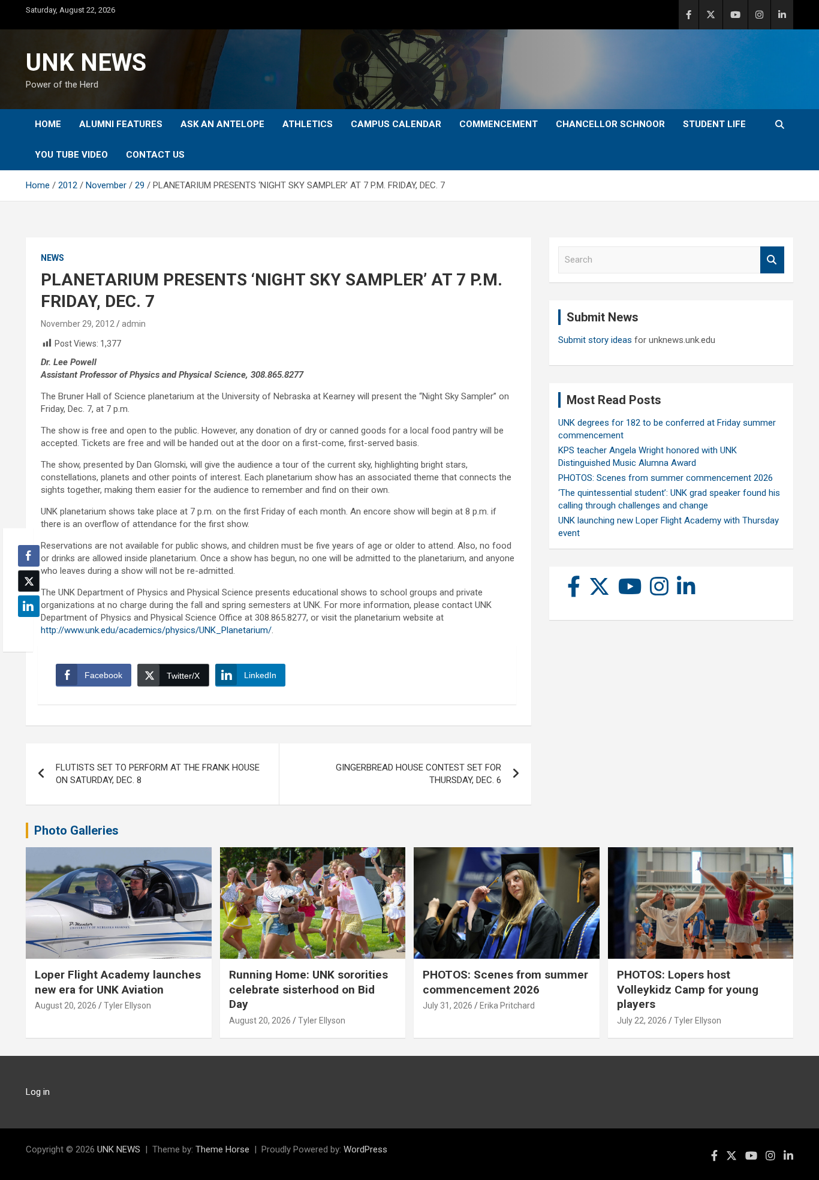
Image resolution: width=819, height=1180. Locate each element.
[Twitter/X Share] (29, 581)
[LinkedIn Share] (29, 606)
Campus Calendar (396, 124)
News (52, 258)
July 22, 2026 (642, 1020)
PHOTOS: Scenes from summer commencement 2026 (665, 477)
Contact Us (155, 154)
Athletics (307, 124)
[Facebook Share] (29, 556)
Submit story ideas (595, 340)
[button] (25, 629)
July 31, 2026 (447, 1005)
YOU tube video (71, 154)
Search (772, 259)
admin (134, 324)
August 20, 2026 (66, 1005)
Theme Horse (222, 1149)
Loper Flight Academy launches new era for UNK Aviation (118, 982)
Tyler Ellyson (127, 1005)
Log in (38, 1091)
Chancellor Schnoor (610, 124)
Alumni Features (120, 124)
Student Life (714, 124)
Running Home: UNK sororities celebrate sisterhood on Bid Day (308, 989)
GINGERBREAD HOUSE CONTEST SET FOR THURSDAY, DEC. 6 (418, 773)
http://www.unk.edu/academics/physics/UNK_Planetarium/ (156, 630)
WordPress (365, 1149)
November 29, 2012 (78, 324)
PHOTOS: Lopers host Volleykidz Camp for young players (687, 989)
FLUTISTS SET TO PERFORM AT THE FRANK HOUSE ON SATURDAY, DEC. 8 (158, 773)
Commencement (498, 124)
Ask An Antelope (222, 124)
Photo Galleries (76, 830)
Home (48, 124)
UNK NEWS (86, 63)
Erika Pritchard (507, 1005)
